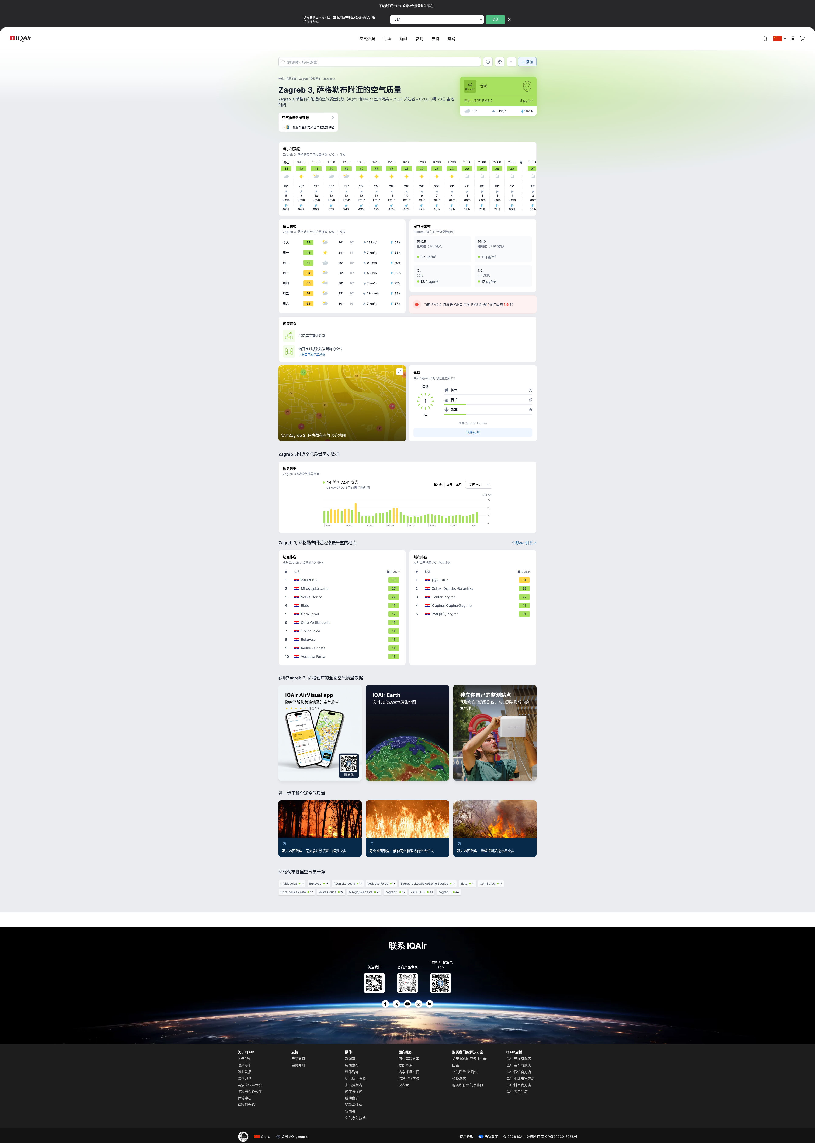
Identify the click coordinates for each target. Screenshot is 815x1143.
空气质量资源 (355, 1078)
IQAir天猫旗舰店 (518, 1059)
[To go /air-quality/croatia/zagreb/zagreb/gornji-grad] (343, 614)
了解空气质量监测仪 (312, 354)
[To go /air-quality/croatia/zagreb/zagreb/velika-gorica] (343, 597)
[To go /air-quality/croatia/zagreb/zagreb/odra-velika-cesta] (343, 622)
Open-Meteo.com (476, 423)
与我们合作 (246, 1105)
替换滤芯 (459, 1078)
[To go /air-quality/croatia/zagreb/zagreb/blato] (343, 605)
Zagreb (303, 78)
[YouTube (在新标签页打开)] (407, 1004)
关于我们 (245, 1059)
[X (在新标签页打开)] (396, 1004)
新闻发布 (352, 1065)
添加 (529, 62)
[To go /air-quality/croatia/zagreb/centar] (474, 597)
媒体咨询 (245, 1078)
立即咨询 (406, 1065)
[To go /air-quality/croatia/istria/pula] (474, 580)
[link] (765, 38)
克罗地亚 (291, 78)
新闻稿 (350, 1111)
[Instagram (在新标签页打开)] (418, 1004)
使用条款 (466, 1137)
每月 (459, 484)
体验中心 (245, 1098)
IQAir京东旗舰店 (518, 1065)
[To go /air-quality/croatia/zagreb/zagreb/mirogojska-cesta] (343, 588)
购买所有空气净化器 (467, 1085)
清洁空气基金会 (250, 1085)
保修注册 (298, 1065)
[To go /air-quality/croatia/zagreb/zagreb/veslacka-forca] (343, 656)
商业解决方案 (409, 1059)
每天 (449, 484)
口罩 (455, 1065)
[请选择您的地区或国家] (780, 39)
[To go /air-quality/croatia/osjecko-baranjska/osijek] (474, 588)
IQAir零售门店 (517, 1091)
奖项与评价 (353, 1105)
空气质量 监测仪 (465, 1072)
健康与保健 (353, 1091)
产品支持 (298, 1059)
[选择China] (780, 39)
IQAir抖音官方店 (518, 1085)
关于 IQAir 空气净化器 (469, 1059)
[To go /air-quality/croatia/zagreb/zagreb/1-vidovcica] (343, 631)
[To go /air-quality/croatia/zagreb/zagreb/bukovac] (343, 639)
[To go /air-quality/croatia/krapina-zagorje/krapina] (474, 605)
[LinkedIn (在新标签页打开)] (429, 1004)
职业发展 (245, 1072)
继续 (496, 19)
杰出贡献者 (353, 1085)
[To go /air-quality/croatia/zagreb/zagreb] (474, 614)
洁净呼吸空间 (409, 1072)
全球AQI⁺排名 (522, 543)
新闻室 (350, 1059)
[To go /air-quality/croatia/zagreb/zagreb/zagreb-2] (343, 580)
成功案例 (352, 1098)
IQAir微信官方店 (518, 1072)
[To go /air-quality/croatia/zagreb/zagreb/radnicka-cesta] (343, 648)
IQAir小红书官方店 (520, 1078)
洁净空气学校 (409, 1078)
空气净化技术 (355, 1118)
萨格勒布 (316, 78)
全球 (281, 78)
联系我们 (245, 1065)
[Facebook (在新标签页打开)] (385, 1004)
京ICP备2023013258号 (559, 1137)
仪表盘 (404, 1085)
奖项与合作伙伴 (250, 1091)
